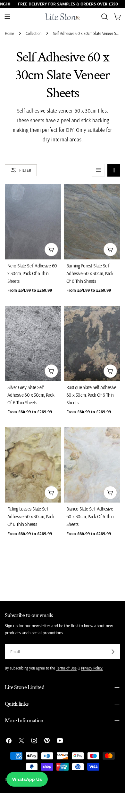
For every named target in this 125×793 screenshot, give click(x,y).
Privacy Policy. (92, 667)
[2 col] (113, 170)
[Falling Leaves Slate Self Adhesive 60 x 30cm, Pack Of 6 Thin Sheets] (33, 465)
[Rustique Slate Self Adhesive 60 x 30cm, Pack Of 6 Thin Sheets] (92, 343)
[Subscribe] (113, 651)
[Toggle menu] (7, 16)
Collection (33, 33)
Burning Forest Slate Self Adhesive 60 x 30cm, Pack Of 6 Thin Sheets (89, 273)
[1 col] (98, 170)
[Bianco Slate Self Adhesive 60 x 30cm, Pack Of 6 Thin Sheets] (92, 465)
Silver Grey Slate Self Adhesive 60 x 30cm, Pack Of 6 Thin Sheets (30, 395)
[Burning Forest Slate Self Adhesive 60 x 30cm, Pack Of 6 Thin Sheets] (92, 221)
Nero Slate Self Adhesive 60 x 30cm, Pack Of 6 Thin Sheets (32, 273)
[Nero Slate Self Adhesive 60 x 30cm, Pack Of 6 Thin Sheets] (33, 221)
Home (9, 33)
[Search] (104, 16)
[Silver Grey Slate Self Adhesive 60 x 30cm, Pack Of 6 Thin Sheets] (33, 343)
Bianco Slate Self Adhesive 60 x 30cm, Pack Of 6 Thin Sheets (90, 516)
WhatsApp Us (27, 779)
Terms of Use (66, 667)
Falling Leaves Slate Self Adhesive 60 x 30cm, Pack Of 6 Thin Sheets (30, 516)
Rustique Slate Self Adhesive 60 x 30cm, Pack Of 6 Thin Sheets (91, 395)
